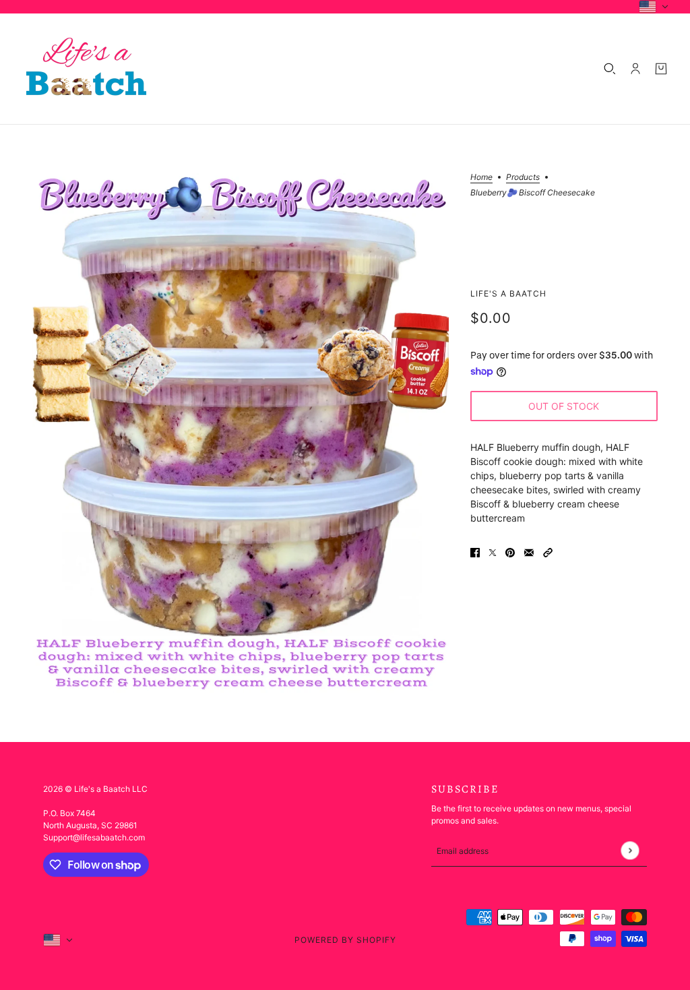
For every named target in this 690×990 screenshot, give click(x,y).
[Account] (635, 68)
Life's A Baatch (508, 293)
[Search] (609, 68)
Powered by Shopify (345, 940)
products (523, 177)
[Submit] (630, 851)
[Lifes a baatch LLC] (86, 68)
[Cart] (661, 68)
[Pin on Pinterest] (510, 551)
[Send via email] (529, 551)
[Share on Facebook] (475, 551)
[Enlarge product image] (240, 433)
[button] (548, 551)
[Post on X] (492, 551)
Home (481, 177)
